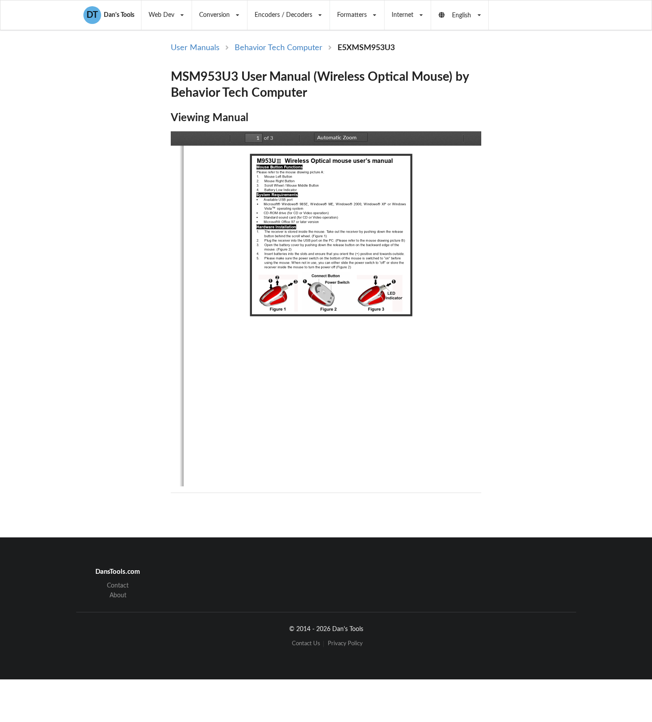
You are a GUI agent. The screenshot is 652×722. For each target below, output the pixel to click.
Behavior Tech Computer (278, 48)
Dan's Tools (110, 15)
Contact (118, 586)
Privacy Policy (345, 644)
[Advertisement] (556, 187)
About (118, 595)
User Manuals (195, 48)
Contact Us (306, 644)
